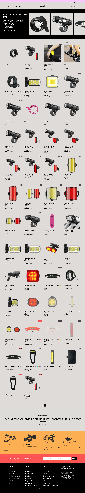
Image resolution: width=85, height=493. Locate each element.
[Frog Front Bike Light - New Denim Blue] (40, 366)
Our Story (46, 471)
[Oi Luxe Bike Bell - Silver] (78, 285)
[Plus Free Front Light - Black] (59, 366)
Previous (30, 24)
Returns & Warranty (14, 478)
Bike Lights (28, 471)
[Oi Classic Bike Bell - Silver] (19, 91)
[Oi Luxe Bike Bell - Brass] (79, 285)
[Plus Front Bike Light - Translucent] (79, 311)
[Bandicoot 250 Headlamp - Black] (37, 339)
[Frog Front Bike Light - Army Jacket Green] (39, 366)
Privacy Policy (47, 478)
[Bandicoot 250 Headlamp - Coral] (40, 339)
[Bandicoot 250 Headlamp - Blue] (39, 339)
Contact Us (46, 474)
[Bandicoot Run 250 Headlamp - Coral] (58, 339)
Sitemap (10, 483)
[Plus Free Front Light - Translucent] (60, 366)
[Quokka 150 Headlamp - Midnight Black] (18, 366)
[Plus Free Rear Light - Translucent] (79, 339)
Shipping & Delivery (14, 476)
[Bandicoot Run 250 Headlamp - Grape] (60, 339)
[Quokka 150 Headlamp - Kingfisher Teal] (19, 366)
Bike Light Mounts (31, 486)
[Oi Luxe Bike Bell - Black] (77, 285)
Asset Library (47, 483)
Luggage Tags (29, 481)
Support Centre (12, 471)
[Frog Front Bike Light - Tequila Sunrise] (38, 366)
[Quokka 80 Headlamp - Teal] (58, 285)
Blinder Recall (12, 481)
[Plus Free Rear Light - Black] (78, 339)
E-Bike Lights (29, 474)
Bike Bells (28, 476)
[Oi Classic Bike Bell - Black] (18, 91)
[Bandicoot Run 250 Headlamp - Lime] (59, 339)
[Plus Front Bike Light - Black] (78, 311)
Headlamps (28, 483)
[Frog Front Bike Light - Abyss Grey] (36, 366)
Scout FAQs (11, 474)
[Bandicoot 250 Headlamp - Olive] (38, 339)
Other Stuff (17, 6)
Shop (9, 6)
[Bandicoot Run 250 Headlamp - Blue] (57, 339)
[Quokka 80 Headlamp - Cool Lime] (59, 285)
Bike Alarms (29, 478)
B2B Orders (46, 481)
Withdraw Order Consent (51, 486)
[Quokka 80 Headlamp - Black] (57, 285)
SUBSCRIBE (74, 458)
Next (82, 24)
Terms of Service (48, 476)
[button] (7, 65)
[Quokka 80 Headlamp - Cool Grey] (60, 285)
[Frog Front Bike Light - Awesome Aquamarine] (37, 366)
